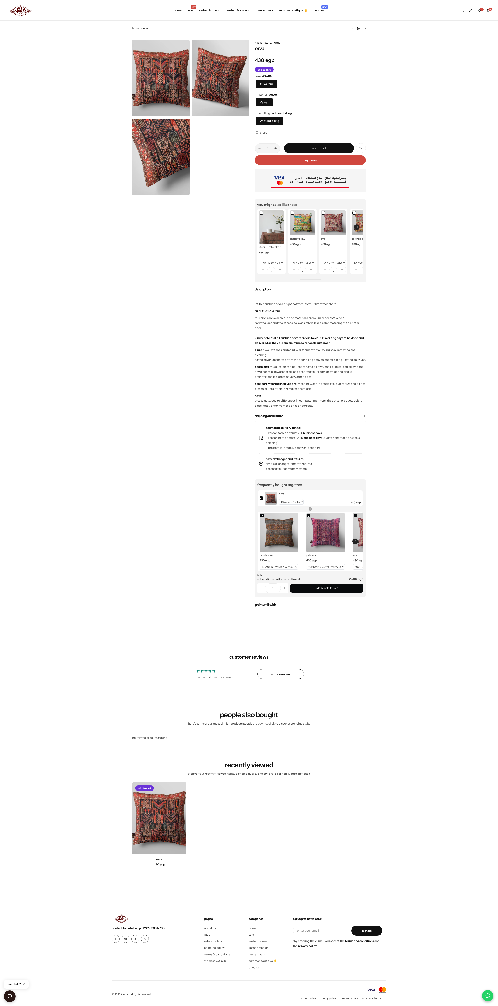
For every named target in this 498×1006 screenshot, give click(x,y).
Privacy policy (328, 998)
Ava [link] (323, 238)
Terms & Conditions (217, 954)
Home (135, 28)
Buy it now (310, 160)
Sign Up (366, 931)
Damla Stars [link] (267, 555)
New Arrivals (257, 954)
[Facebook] (116, 939)
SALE (251, 934)
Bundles (254, 967)
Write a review (280, 674)
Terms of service (349, 998)
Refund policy (308, 998)
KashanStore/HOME (267, 42)
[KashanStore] (20, 10)
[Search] (462, 10)
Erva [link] (281, 494)
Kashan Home (258, 941)
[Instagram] (125, 939)
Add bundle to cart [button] (327, 588)
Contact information (374, 998)
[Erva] (159, 818)
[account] (470, 10)
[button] (263, 269)
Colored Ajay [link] (359, 238)
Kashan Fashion (259, 948)
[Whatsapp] (145, 939)
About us (210, 928)
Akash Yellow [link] (297, 238)
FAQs (207, 934)
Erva (159, 859)
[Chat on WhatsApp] (487, 995)
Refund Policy (213, 941)
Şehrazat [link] (311, 555)
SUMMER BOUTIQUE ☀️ (263, 961)
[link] (271, 227)
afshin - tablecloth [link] (270, 247)
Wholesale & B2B (215, 961)
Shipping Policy (214, 948)
